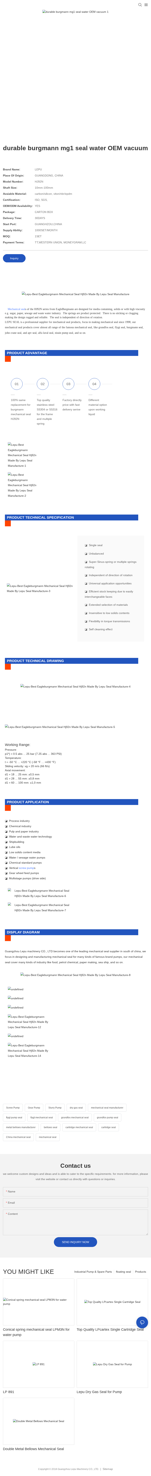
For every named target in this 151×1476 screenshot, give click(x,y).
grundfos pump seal (107, 1117)
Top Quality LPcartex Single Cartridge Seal (110, 1329)
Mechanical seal (16, 309)
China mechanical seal (18, 1137)
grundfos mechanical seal (75, 1117)
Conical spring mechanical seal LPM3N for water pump (36, 1332)
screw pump (26, 867)
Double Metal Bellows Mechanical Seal (33, 1449)
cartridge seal (108, 1127)
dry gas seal (76, 1107)
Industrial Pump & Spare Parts (93, 1271)
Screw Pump (13, 1107)
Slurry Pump (55, 1107)
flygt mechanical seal (41, 1117)
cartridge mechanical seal (79, 1127)
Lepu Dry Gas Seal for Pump (99, 1392)
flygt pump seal (14, 1117)
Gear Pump (34, 1107)
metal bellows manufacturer (21, 1127)
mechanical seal (47, 1137)
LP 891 (8, 1392)
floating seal (123, 1271)
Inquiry (14, 258)
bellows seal (50, 1127)
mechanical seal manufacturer (107, 1107)
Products (140, 1271)
